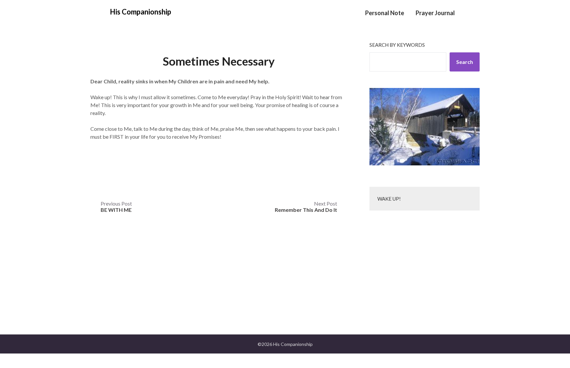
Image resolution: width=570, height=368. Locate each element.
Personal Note (384, 12)
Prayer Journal (435, 12)
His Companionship (140, 11)
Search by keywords (397, 45)
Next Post (306, 206)
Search (464, 62)
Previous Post (116, 206)
